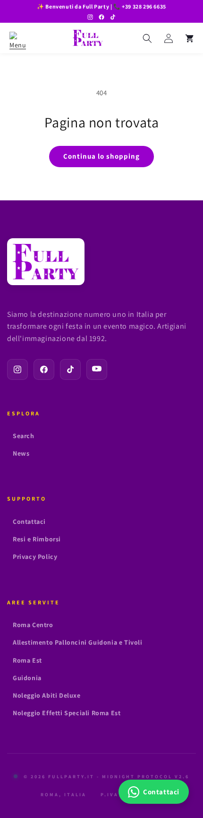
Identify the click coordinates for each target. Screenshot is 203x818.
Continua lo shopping (101, 156)
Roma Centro (33, 624)
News (21, 453)
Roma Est (27, 660)
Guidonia (27, 678)
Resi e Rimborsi (37, 539)
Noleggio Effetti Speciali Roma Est (66, 713)
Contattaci (29, 521)
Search (23, 435)
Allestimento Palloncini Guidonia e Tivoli (78, 642)
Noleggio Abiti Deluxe (47, 695)
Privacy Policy (35, 556)
